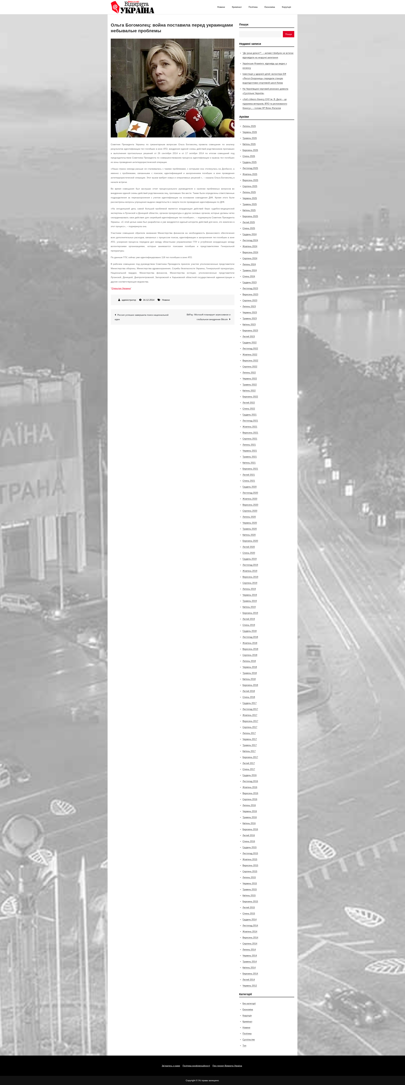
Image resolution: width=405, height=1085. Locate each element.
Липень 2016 (249, 805)
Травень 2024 (250, 270)
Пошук (243, 24)
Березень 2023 (250, 330)
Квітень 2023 (249, 324)
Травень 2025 (250, 204)
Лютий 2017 (249, 763)
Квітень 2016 (249, 823)
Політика (253, 7)
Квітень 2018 (249, 679)
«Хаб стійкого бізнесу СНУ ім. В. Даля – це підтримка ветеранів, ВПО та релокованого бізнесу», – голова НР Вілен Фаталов (265, 103)
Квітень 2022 (249, 390)
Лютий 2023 (249, 336)
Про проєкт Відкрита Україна (227, 1065)
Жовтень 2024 (250, 246)
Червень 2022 (250, 378)
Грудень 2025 (250, 162)
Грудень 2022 (250, 342)
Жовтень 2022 (250, 354)
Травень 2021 (250, 456)
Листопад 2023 (250, 288)
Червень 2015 (250, 883)
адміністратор (129, 300)
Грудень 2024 (250, 234)
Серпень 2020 (250, 510)
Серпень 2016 (250, 799)
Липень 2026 (249, 126)
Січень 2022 (249, 408)
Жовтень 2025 (250, 174)
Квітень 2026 (249, 144)
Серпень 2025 (250, 186)
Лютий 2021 (249, 474)
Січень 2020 (249, 553)
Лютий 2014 (249, 979)
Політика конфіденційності (196, 1065)
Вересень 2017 (250, 721)
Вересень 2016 (250, 793)
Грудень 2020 (250, 486)
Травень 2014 (250, 961)
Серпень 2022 (250, 366)
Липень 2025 (249, 192)
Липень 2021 (249, 444)
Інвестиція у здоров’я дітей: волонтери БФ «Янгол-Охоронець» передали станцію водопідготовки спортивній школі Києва (264, 78)
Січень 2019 (249, 625)
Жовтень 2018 (250, 643)
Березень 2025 (250, 216)
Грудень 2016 (250, 775)
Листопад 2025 (250, 168)
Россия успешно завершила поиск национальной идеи (141, 317)
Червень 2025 (250, 198)
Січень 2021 (249, 480)
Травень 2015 (250, 889)
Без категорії (249, 1003)
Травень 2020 (250, 528)
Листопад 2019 (250, 565)
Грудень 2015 (250, 847)
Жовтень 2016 (250, 787)
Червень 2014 (250, 955)
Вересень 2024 (250, 252)
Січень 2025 (249, 228)
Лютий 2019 (249, 619)
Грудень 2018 (250, 631)
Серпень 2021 (250, 438)
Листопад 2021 (250, 420)
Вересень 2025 (250, 180)
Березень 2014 (250, 973)
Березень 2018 (250, 685)
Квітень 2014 (249, 967)
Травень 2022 (250, 384)
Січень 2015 (249, 913)
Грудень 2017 (250, 703)
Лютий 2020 (249, 547)
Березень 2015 (250, 901)
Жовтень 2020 (250, 498)
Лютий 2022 (249, 402)
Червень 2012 (250, 985)
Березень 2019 (250, 613)
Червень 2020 (250, 522)
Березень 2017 (250, 757)
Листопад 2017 (250, 709)
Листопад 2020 (250, 492)
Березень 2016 (250, 829)
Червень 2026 (250, 132)
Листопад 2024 (250, 240)
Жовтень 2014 (250, 931)
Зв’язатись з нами (171, 1065)
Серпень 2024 (250, 258)
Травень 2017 (250, 745)
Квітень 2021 (249, 462)
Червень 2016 (250, 811)
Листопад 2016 (250, 781)
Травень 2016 (250, 817)
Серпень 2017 (250, 727)
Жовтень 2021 (250, 426)
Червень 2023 (250, 312)
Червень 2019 (250, 595)
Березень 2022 (250, 396)
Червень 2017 (250, 739)
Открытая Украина (121, 288)
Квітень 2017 (249, 751)
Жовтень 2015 (250, 859)
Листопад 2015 (250, 853)
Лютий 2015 (249, 907)
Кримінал (237, 7)
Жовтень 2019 (250, 571)
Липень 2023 (249, 306)
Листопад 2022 (250, 348)
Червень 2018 (250, 667)
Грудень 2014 (250, 919)
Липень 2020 (249, 516)
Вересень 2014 (250, 937)
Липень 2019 (249, 589)
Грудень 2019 (250, 559)
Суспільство (249, 1039)
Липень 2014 (249, 949)
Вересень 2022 (250, 360)
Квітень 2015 (249, 895)
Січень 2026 (249, 156)
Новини (221, 7)
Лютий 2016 (249, 835)
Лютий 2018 (249, 691)
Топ (244, 1045)
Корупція (286, 7)
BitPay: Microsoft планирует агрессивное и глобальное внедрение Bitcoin (209, 317)
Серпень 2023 (250, 300)
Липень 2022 (249, 372)
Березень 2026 (250, 150)
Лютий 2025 (249, 222)
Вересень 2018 (250, 649)
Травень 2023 (250, 318)
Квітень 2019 (249, 607)
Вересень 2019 (250, 577)
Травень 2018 (250, 673)
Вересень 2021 (250, 432)
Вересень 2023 (250, 294)
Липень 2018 (249, 661)
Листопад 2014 (250, 925)
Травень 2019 (250, 601)
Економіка (270, 7)
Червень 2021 (250, 450)
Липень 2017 (249, 733)
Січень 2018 (249, 697)
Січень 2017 (249, 769)
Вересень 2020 (250, 504)
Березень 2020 (250, 540)
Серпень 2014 (250, 943)
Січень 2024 (249, 276)
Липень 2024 (249, 264)
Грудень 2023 (250, 282)
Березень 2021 (250, 468)
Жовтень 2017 (250, 715)
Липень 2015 (249, 877)
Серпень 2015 (250, 871)
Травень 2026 (250, 138)
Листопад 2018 (250, 637)
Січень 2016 (249, 841)
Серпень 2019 (250, 583)
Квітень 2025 (249, 210)
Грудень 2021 (250, 414)
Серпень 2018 (250, 655)
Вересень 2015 (250, 865)
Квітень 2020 (249, 534)
